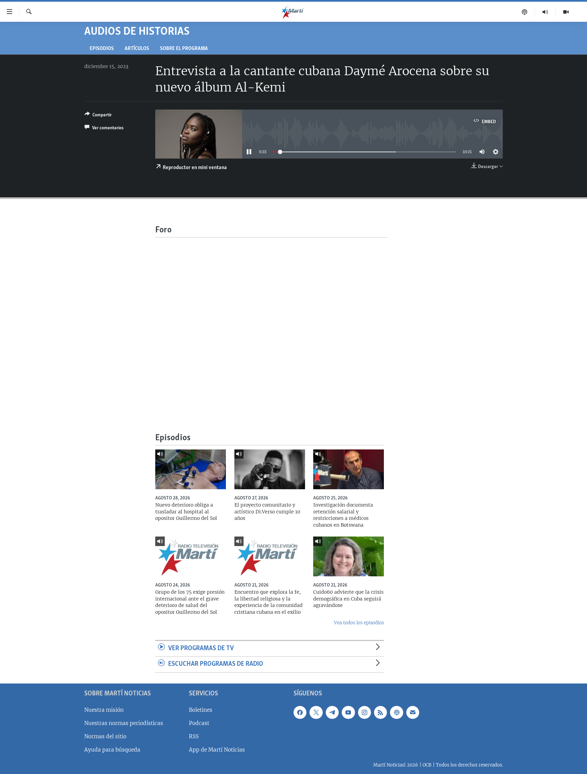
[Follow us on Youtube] (348, 712)
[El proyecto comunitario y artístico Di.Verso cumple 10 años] (269, 469)
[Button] (98, 116)
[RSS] (380, 712)
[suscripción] (412, 712)
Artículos (137, 49)
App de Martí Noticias (217, 749)
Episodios (102, 49)
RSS (194, 736)
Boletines (200, 710)
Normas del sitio (105, 736)
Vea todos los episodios (359, 623)
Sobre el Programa (184, 49)
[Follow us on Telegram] (332, 712)
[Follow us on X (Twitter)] (315, 712)
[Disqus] (271, 322)
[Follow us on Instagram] (364, 712)
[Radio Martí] (545, 12)
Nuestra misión (104, 710)
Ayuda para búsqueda (112, 749)
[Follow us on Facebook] (300, 712)
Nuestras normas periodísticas (123, 723)
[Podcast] (524, 12)
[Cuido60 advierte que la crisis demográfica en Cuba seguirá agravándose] (348, 556)
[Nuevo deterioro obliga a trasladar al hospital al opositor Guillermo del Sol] (190, 469)
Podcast (199, 723)
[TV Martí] (566, 12)
